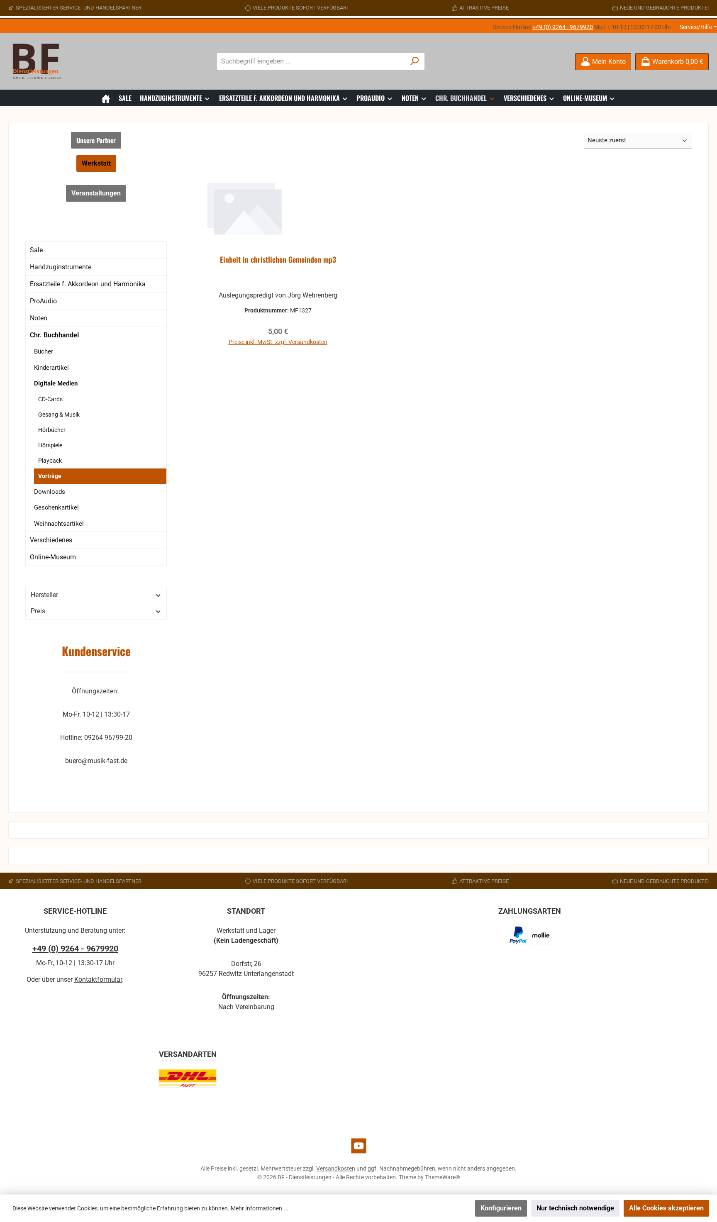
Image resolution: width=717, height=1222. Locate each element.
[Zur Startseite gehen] (39, 61)
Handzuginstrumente (60, 267)
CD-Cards (50, 399)
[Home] (106, 98)
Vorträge (49, 476)
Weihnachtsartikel (59, 523)
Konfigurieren (501, 1208)
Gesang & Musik (59, 414)
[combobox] (311, 61)
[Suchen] (414, 61)
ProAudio (43, 301)
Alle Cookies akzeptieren (666, 1208)
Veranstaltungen (96, 193)
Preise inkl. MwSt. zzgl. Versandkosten (278, 342)
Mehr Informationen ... (259, 1208)
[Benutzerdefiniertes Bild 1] (518, 935)
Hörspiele (50, 445)
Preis (38, 611)
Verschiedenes (51, 540)
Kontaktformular (98, 979)
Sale (36, 250)
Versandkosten (335, 1168)
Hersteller (44, 595)
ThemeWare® (442, 1177)
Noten (38, 318)
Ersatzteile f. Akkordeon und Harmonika (88, 284)
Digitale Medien (56, 383)
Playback (50, 460)
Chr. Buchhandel (54, 335)
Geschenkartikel (56, 507)
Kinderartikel (51, 367)
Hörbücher (52, 430)
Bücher (43, 351)
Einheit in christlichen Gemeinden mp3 (278, 260)
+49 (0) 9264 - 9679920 (562, 27)
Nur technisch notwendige (575, 1208)
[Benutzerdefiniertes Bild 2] (541, 935)
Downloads (49, 491)
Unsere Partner (96, 140)
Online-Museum (53, 557)
